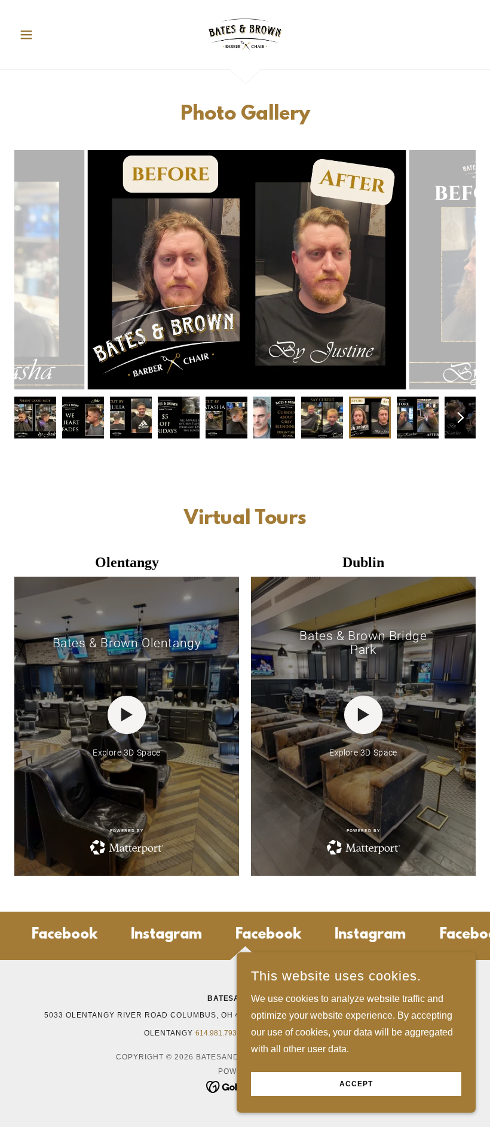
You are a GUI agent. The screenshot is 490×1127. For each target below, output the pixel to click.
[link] (245, 33)
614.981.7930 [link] (218, 1033)
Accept (356, 1084)
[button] (49, 35)
